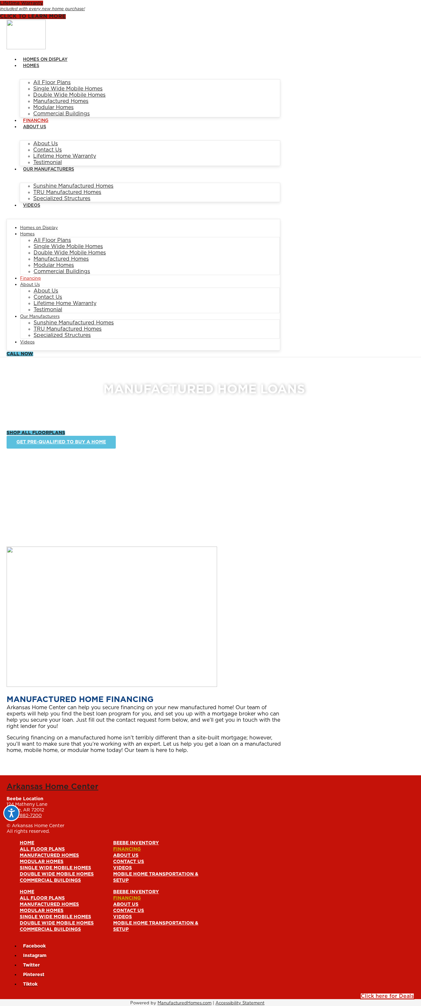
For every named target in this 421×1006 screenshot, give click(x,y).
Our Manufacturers (48, 169)
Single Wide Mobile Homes (68, 88)
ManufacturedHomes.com (184, 1003)
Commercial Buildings (61, 113)
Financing (35, 121)
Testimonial (47, 162)
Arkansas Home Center (52, 787)
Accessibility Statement (239, 1003)
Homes (31, 66)
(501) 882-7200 (24, 815)
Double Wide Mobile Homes (69, 95)
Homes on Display (45, 60)
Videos (31, 205)
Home (27, 843)
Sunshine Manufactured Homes (73, 186)
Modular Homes (53, 107)
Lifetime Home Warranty (64, 156)
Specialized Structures (61, 198)
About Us (34, 127)
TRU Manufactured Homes (67, 192)
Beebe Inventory (136, 843)
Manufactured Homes (60, 101)
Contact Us (47, 149)
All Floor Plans (52, 82)
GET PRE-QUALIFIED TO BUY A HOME (61, 442)
